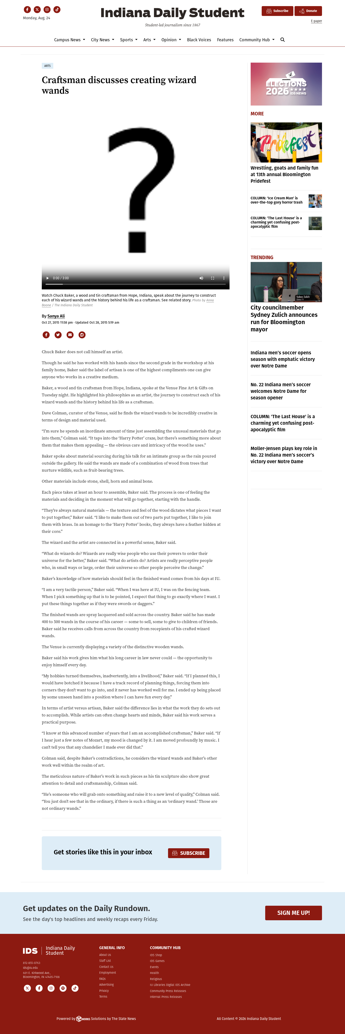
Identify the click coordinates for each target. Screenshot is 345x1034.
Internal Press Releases (166, 997)
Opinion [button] (169, 39)
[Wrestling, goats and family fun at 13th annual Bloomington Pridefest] (286, 142)
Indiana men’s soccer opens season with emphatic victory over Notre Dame (283, 359)
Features (225, 39)
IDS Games (157, 961)
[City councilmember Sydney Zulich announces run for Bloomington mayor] (286, 282)
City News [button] (101, 39)
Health (154, 973)
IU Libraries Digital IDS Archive (170, 985)
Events (154, 967)
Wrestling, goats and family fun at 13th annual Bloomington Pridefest (284, 174)
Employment (107, 972)
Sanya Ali (56, 316)
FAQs (102, 979)
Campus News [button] (68, 39)
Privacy (104, 990)
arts (47, 66)
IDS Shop (156, 955)
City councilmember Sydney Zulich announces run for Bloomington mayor (284, 318)
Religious (156, 979)
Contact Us (106, 967)
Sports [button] (127, 39)
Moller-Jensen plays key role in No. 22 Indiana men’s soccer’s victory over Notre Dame (284, 455)
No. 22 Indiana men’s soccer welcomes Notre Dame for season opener (281, 391)
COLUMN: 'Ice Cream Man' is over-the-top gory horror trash (277, 200)
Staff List (105, 960)
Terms (103, 996)
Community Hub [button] (255, 39)
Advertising (106, 984)
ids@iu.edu (30, 968)
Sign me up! (293, 913)
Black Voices (199, 39)
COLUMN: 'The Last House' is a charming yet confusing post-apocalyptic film (276, 222)
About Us (105, 955)
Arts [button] (147, 39)
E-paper (316, 21)
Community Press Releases (168, 991)
